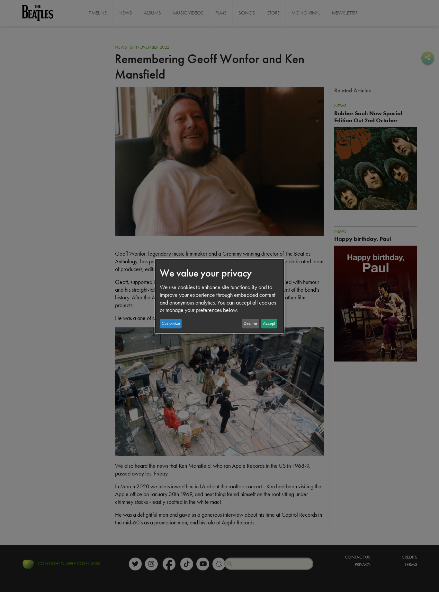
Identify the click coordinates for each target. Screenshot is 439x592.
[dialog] (219, 296)
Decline (250, 323)
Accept (269, 323)
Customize (171, 323)
